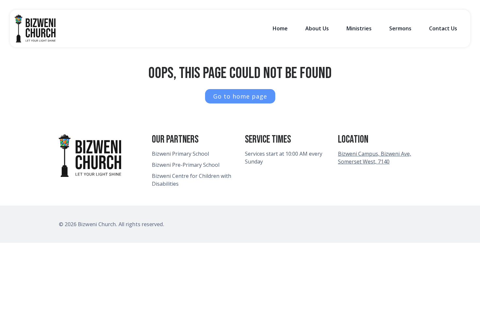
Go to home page (240, 96)
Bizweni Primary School (180, 153)
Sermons (400, 28)
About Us (317, 28)
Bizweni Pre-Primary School (185, 164)
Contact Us (443, 28)
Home (280, 28)
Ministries (359, 28)
